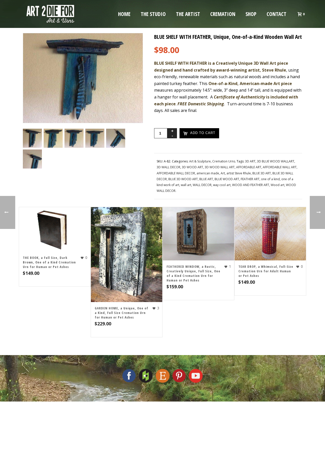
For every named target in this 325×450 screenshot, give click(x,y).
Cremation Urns (223, 161)
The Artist (188, 14)
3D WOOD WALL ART (220, 167)
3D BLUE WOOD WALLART (275, 161)
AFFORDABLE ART (248, 167)
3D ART (250, 161)
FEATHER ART (250, 179)
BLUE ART (206, 179)
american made (208, 173)
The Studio (153, 14)
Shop (251, 14)
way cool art (222, 185)
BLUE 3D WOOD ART (183, 179)
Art (223, 173)
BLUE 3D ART (261, 173)
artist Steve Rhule (238, 173)
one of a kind (270, 179)
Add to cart (202, 133)
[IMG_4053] (94, 138)
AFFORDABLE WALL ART (280, 167)
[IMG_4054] (115, 138)
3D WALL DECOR (168, 167)
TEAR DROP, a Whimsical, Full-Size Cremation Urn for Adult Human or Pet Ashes (265, 271)
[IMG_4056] (32, 138)
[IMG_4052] (74, 138)
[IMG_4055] (32, 159)
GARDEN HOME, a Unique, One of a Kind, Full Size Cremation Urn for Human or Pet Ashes (121, 313)
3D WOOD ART (192, 167)
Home (124, 14)
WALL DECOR (202, 185)
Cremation (222, 14)
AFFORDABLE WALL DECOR (176, 173)
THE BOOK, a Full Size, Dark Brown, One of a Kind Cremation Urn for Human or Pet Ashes (49, 262)
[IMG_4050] (53, 138)
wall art (186, 185)
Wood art (277, 185)
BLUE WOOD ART (227, 179)
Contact (276, 14)
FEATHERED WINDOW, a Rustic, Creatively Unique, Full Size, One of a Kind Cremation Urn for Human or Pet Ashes (193, 273)
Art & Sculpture (200, 161)
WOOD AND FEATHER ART (250, 185)
